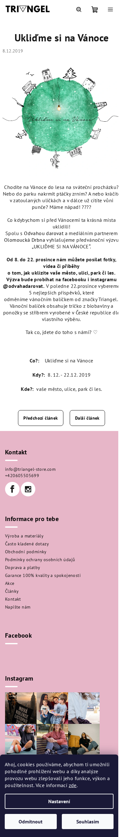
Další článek (87, 418)
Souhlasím (87, 821)
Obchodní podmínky (26, 552)
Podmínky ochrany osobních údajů (40, 559)
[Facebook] (12, 489)
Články (12, 591)
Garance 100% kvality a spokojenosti (43, 575)
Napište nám (17, 607)
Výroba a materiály (24, 536)
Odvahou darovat (43, 233)
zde (73, 785)
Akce (10, 583)
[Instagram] (28, 489)
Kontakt (13, 599)
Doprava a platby (22, 567)
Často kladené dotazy (27, 544)
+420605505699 (22, 475)
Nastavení (59, 801)
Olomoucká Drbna (24, 240)
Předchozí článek (40, 418)
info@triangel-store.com (30, 469)
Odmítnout (31, 821)
